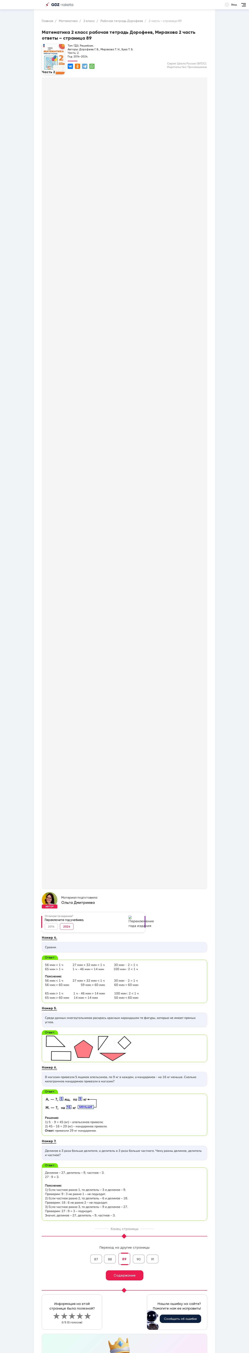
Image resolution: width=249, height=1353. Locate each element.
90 (139, 1259)
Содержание (125, 1275)
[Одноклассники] (77, 66)
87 (96, 1259)
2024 (66, 926)
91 (152, 1259)
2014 (51, 926)
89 (124, 1259)
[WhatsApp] (92, 66)
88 (110, 1259)
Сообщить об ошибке (180, 1319)
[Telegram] (84, 66)
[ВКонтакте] (70, 66)
